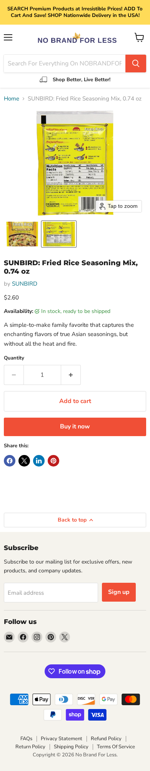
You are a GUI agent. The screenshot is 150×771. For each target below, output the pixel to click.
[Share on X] (24, 461)
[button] (22, 234)
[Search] (135, 63)
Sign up (119, 592)
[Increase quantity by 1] (71, 375)
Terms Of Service (116, 746)
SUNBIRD (24, 284)
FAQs (26, 738)
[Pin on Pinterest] (53, 461)
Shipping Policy (71, 746)
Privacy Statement (61, 738)
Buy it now (75, 426)
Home (11, 98)
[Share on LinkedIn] (39, 461)
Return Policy (30, 746)
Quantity (14, 358)
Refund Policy (106, 738)
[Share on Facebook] (9, 461)
